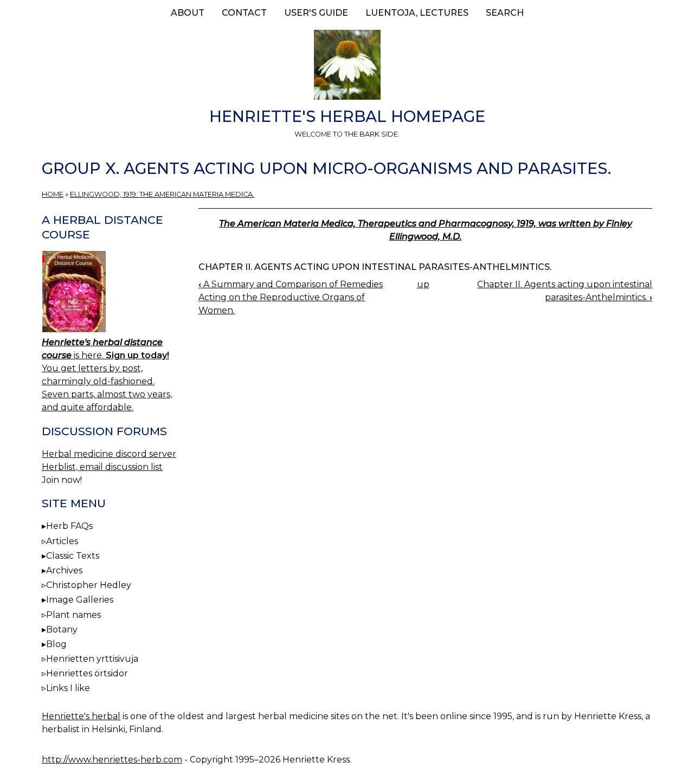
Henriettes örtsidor (87, 673)
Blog (56, 644)
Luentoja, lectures (416, 13)
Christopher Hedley (88, 585)
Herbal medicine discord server (109, 454)
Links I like (68, 688)
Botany (62, 629)
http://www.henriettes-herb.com (112, 759)
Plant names (73, 615)
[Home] (347, 67)
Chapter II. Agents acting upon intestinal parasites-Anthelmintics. (374, 267)
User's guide (316, 13)
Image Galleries (79, 600)
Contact (244, 13)
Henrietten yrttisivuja (92, 659)
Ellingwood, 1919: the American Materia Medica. (162, 194)
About (187, 13)
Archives (64, 570)
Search (505, 13)
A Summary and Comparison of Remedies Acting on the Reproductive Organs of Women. (290, 297)
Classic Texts (72, 556)
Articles (62, 541)
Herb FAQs (69, 526)
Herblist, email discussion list (102, 467)
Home (52, 194)
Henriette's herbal (81, 716)
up (423, 284)
